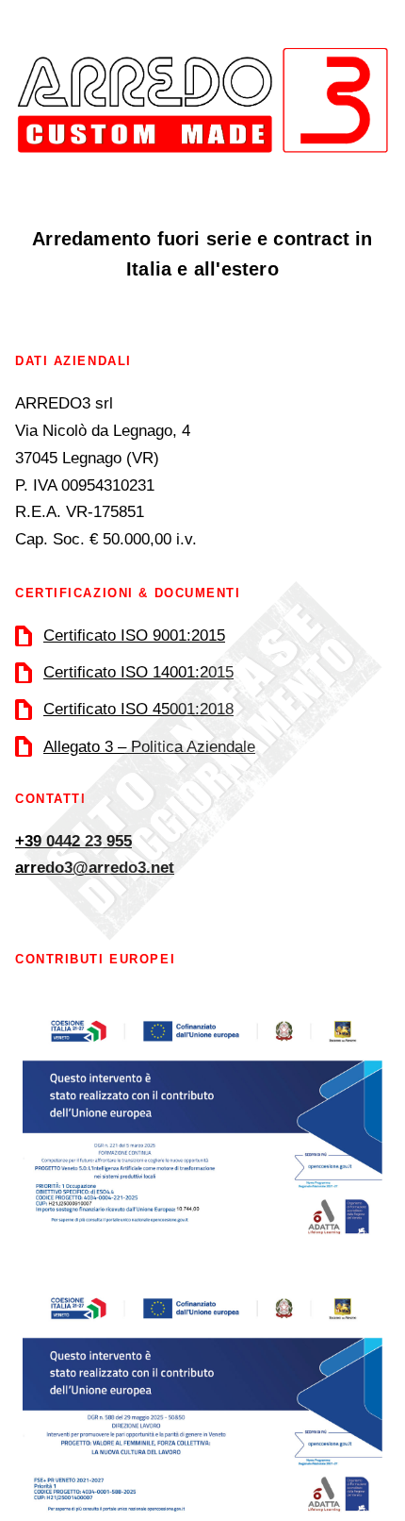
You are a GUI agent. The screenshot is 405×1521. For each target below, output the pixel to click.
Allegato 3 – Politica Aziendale (149, 747)
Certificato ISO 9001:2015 (134, 635)
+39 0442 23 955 (73, 841)
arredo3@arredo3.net (94, 868)
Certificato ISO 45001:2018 (138, 709)
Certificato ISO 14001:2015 (138, 672)
